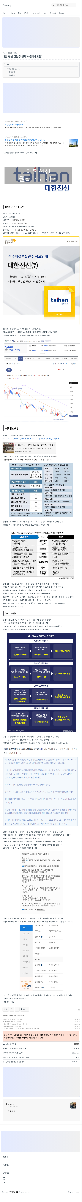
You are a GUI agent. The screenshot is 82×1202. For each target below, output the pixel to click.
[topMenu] (78, 4)
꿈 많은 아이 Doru (12, 1107)
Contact (53, 13)
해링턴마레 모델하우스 (14, 124)
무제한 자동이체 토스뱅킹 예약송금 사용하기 (15, 1024)
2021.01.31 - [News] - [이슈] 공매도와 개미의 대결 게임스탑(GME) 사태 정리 (31, 438)
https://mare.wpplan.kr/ (14, 121)
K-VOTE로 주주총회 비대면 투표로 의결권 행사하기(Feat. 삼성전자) (21, 1029)
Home (5, 13)
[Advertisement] (41, 32)
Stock (5, 53)
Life (19, 13)
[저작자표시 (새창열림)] (79, 1010)
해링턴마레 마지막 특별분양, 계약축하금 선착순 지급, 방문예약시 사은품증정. (33, 127)
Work (26, 13)
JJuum (78, 1192)
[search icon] (53, 5)
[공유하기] (11, 1009)
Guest (61, 13)
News (13, 13)
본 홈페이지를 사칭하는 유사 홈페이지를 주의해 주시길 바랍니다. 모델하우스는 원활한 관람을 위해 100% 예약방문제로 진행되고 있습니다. (34, 144)
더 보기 (77, 1044)
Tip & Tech (35, 13)
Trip (44, 13)
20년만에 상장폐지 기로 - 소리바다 (12, 1021)
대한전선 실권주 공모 (15, 69)
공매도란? (11, 72)
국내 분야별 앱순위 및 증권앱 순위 (12, 1026)
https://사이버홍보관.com (14, 137)
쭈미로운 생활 (14, 1192)
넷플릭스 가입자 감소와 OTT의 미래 (12, 1019)
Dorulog (7, 5)
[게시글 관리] (17, 1009)
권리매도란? (12, 75)
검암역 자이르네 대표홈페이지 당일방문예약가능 (25, 140)
